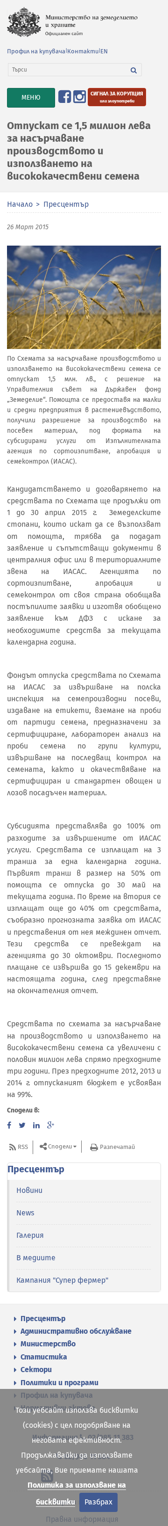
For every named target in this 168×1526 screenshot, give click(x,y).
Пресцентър (66, 204)
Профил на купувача (36, 51)
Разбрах (98, 1501)
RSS (23, 1146)
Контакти (82, 51)
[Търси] (134, 69)
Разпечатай (117, 1146)
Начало (20, 204)
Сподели (60, 1146)
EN (104, 51)
